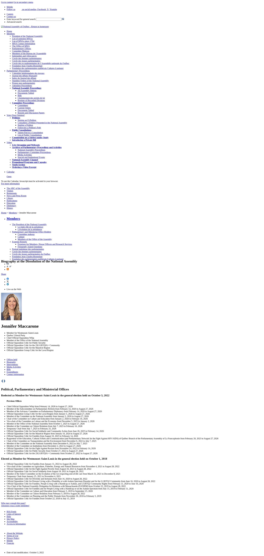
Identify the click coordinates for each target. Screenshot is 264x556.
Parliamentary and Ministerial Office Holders (31, 232)
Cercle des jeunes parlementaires (26, 61)
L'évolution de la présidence (30, 229)
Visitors (10, 191)
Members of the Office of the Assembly (35, 239)
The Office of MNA (21, 46)
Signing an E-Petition (27, 120)
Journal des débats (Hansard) (24, 76)
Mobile (10, 541)
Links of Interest (14, 514)
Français (10, 543)
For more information (10, 183)
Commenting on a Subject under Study (30, 137)
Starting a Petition (25, 125)
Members (11, 34)
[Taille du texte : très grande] (10, 267)
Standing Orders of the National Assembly (30, 81)
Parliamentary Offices (21, 48)
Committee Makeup (20, 51)
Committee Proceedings (23, 103)
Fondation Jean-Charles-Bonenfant (27, 66)
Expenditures (12, 372)
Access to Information (16, 524)
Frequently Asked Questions (30, 247)
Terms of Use (12, 536)
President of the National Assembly (27, 36)
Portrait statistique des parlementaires (28, 249)
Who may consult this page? (13, 503)
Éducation (11, 203)
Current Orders (24, 108)
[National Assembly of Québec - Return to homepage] (25, 26)
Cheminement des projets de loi (31, 98)
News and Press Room (16, 196)
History (10, 208)
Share (3, 274)
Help (9, 516)
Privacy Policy (13, 538)
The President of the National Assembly (29, 224)
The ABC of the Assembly (18, 188)
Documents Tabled (26, 93)
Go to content (7, 2)
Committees (23, 105)
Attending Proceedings (22, 85)
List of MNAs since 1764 (23, 41)
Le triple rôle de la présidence (30, 227)
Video (9, 142)
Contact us (11, 16)
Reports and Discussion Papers (31, 113)
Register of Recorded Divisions (31, 100)
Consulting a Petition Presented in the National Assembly (42, 123)
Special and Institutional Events (31, 157)
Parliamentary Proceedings (18, 71)
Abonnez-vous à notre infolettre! (15, 506)
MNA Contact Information (23, 43)
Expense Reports (19, 242)
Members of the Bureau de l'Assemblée (29, 53)
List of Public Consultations (30, 135)
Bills (20, 95)
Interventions (12, 364)
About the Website (15, 533)
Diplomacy (11, 205)
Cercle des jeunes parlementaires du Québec (31, 254)
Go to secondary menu (23, 2)
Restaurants (12, 193)
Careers (10, 14)
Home (9, 31)
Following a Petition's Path (29, 127)
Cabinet (21, 237)
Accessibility (12, 521)
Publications (12, 201)
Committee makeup (26, 234)
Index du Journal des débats (24, 78)
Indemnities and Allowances (24, 56)
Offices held (12, 359)
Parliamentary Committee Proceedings (34, 152)
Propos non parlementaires (23, 83)
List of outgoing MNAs (22, 38)
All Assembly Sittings (27, 90)
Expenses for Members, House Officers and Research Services (45, 244)
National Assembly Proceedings (31, 150)
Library (10, 198)
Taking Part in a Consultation (30, 132)
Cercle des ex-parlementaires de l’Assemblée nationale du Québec (40, 63)
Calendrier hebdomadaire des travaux (28, 73)
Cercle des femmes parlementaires (27, 58)
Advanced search (14, 22)
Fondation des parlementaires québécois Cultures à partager (38, 68)
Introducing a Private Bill (24, 140)
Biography (11, 362)
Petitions (16, 118)
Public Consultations (21, 130)
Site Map (10, 519)
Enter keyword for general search (21, 19)
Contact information (15, 374)
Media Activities (25, 155)
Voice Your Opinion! (16, 115)
